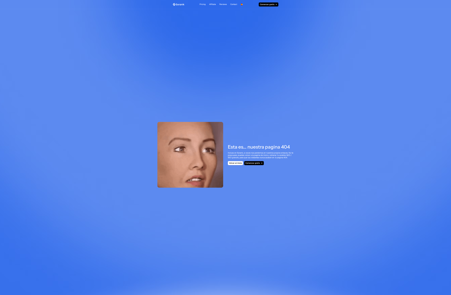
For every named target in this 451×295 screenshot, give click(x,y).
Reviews (223, 4)
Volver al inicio (235, 163)
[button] (242, 4)
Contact (233, 4)
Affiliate (212, 4)
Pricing (203, 4)
